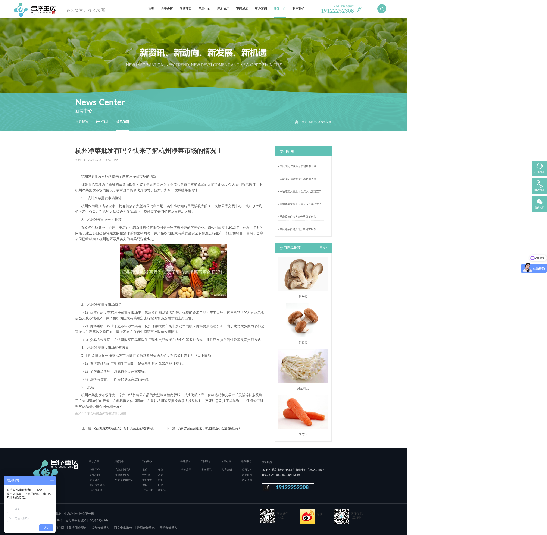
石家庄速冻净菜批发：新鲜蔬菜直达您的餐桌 (124, 428)
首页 (151, 8)
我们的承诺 (96, 490)
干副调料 (147, 480)
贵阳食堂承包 (145, 527)
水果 (160, 485)
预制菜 (146, 475)
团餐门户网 (56, 527)
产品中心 (204, 8)
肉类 (160, 475)
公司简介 (95, 469)
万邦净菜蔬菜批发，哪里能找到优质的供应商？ (209, 428)
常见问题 (122, 122)
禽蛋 (144, 485)
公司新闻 (81, 122)
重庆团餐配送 (77, 527)
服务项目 (186, 8)
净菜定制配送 (122, 475)
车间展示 (242, 8)
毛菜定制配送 (122, 469)
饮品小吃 (147, 490)
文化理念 (95, 475)
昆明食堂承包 (168, 527)
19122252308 (292, 487)
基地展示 (223, 8)
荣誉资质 (95, 480)
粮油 (160, 480)
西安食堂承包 (122, 527)
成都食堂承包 (100, 527)
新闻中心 (280, 8)
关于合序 (167, 8)
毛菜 (144, 469)
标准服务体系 (97, 485)
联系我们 (298, 8)
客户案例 (261, 8)
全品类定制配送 (124, 480)
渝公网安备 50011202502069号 (86, 520)
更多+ (323, 247)
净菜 (160, 469)
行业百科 (102, 122)
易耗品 (162, 490)
